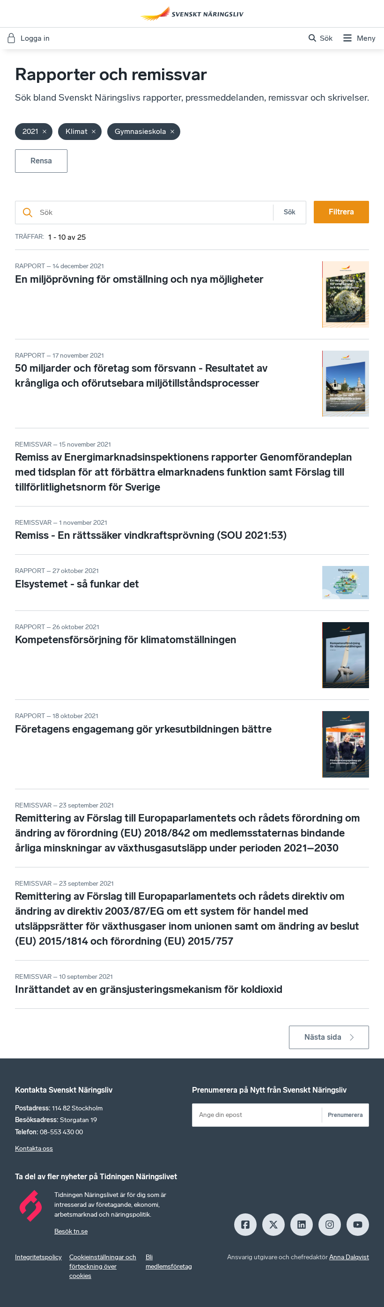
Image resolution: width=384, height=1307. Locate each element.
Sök (289, 212)
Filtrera (341, 211)
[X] (273, 1224)
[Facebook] (245, 1224)
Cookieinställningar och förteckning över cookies (102, 1266)
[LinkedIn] (301, 1224)
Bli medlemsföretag (169, 1261)
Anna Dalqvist (349, 1257)
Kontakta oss (34, 1149)
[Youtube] (358, 1224)
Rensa (41, 160)
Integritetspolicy (38, 1257)
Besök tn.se (71, 1231)
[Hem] (192, 13)
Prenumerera (345, 1114)
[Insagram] (329, 1224)
